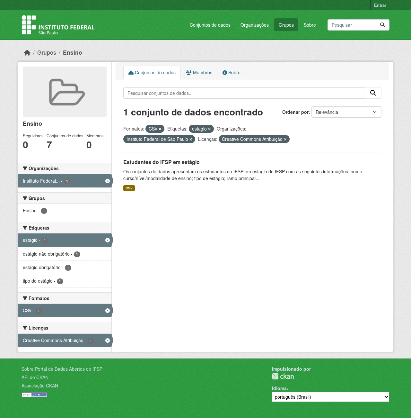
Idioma (279, 388)
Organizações (254, 25)
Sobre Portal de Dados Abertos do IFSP (62, 369)
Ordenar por (295, 112)
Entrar (380, 5)
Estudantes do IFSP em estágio (161, 162)
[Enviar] (382, 25)
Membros (202, 72)
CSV (129, 188)
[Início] (27, 52)
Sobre (310, 25)
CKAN (283, 376)
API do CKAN (35, 377)
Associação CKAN (40, 385)
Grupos (286, 25)
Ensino (72, 52)
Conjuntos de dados (210, 25)
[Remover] (160, 129)
